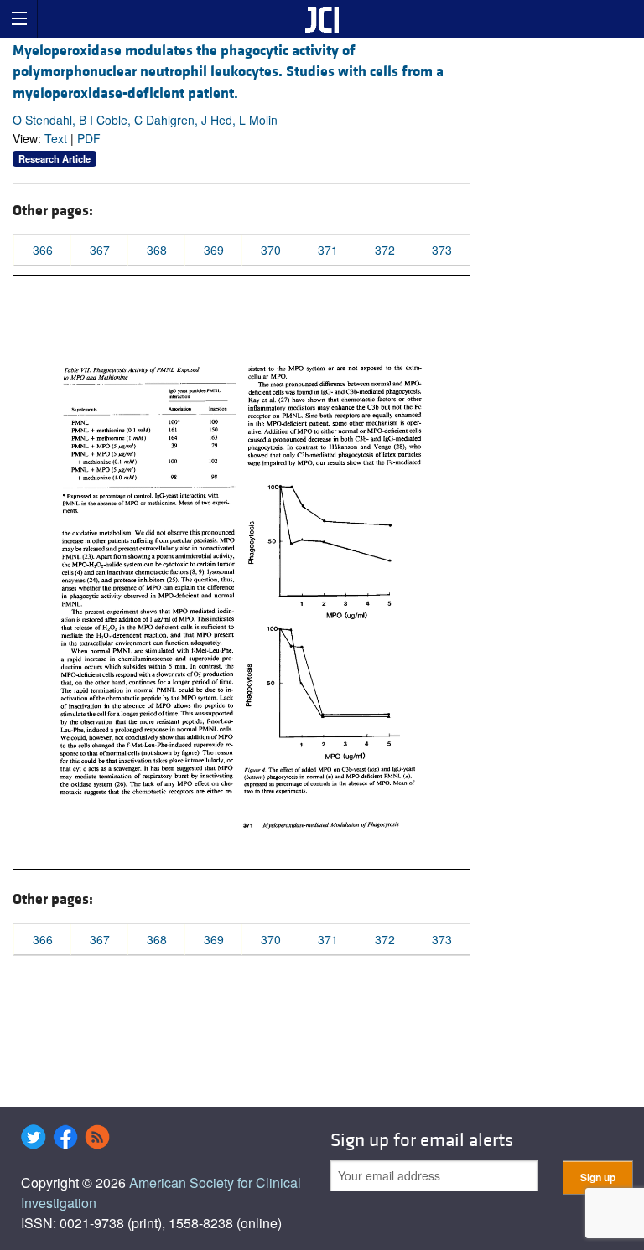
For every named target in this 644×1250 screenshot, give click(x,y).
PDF (89, 138)
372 (385, 249)
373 (442, 249)
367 (100, 249)
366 (43, 249)
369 (214, 249)
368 (157, 249)
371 (328, 249)
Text (55, 138)
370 (271, 249)
